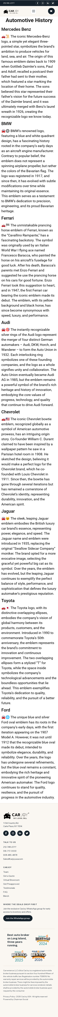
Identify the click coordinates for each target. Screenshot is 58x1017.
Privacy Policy (9, 996)
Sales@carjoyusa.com (13, 859)
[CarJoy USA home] (11, 11)
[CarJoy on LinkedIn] (48, 3)
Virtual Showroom (11, 880)
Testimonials (9, 888)
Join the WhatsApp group (18, 918)
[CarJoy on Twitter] (53, 3)
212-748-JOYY (9, 3)
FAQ (5, 892)
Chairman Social (21, 999)
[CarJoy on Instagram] (43, 3)
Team (5, 872)
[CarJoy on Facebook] (37, 3)
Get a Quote (9, 876)
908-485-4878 (10, 855)
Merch (6, 896)
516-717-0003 (9, 851)
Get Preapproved (11, 884)
